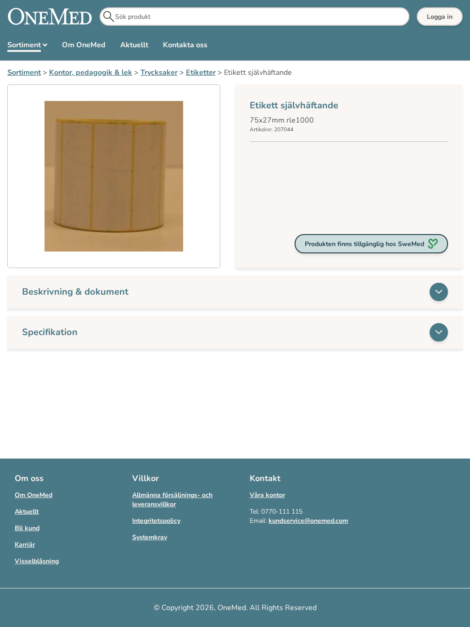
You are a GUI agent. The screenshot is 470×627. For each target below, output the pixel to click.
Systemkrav (149, 537)
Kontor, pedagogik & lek (90, 72)
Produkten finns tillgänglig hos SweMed (364, 244)
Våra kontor (267, 495)
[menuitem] (27, 47)
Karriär (25, 544)
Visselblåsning (37, 561)
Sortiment (24, 72)
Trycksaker (159, 72)
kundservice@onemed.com (308, 520)
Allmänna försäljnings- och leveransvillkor (172, 500)
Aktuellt (27, 511)
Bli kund (27, 528)
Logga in (440, 16)
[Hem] (49, 16)
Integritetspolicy (156, 520)
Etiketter (201, 72)
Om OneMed (33, 495)
